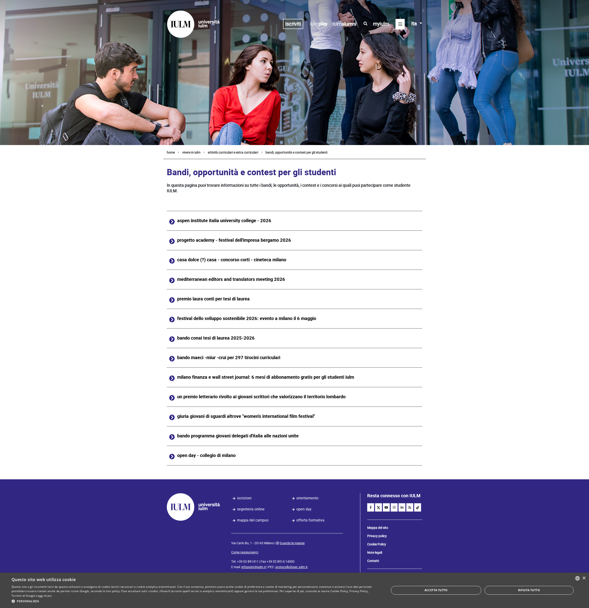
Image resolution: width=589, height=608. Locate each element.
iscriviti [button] (293, 23)
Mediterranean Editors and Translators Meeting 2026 (231, 279)
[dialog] (294, 590)
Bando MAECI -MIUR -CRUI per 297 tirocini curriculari (228, 357)
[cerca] (365, 23)
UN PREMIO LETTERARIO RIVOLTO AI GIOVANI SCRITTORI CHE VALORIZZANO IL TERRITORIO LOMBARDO (261, 396)
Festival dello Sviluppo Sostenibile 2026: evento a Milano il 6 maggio (246, 318)
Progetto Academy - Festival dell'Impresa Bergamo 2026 (234, 240)
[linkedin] (401, 507)
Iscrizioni (244, 498)
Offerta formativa (310, 520)
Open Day (304, 509)
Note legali (374, 552)
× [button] (584, 578)
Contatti (373, 561)
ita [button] (414, 23)
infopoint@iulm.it (253, 567)
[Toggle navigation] (400, 24)
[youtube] (386, 507)
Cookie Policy (376, 544)
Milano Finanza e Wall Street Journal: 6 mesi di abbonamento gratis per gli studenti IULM (265, 377)
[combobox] (577, 578)
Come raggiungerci (244, 552)
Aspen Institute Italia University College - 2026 (224, 220)
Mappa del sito (377, 527)
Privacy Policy (358, 591)
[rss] (409, 507)
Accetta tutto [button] (436, 590)
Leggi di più (44, 596)
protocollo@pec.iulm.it (291, 567)
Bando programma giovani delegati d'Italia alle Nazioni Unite (238, 436)
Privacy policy (377, 536)
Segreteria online (251, 509)
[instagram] (394, 507)
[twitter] (378, 507)
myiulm (381, 23)
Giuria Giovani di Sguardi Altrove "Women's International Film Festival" (246, 416)
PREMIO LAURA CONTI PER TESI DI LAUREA (213, 299)
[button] (195, 601)
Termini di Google (23, 596)
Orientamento (307, 498)
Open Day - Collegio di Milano (206, 455)
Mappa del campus (253, 520)
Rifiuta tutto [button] (529, 590)
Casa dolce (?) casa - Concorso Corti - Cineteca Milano (231, 259)
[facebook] (370, 507)
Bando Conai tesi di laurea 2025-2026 (216, 338)
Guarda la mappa (292, 543)
